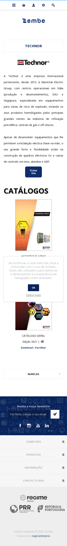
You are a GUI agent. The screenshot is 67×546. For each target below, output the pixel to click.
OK (33, 287)
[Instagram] (29, 426)
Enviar (55, 414)
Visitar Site (33, 171)
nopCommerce (41, 536)
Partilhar (40, 347)
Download (27, 347)
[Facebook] (20, 426)
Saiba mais (33, 295)
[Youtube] (38, 426)
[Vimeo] (47, 426)
